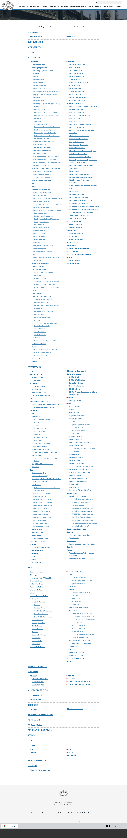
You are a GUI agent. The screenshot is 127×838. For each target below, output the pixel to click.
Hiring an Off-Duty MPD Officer (80, 490)
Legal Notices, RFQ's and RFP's (45, 341)
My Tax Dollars (72, 251)
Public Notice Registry (44, 177)
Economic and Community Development (46, 168)
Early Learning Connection (78, 145)
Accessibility (34, 47)
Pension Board (74, 191)
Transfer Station (40, 332)
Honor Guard (74, 454)
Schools (70, 547)
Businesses (53, 6)
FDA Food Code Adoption (43, 207)
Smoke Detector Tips (41, 526)
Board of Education (76, 118)
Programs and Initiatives (40, 714)
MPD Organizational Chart (78, 469)
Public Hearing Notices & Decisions (46, 287)
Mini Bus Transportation (42, 353)
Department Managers (77, 233)
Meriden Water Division (77, 496)
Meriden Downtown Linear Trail (83, 634)
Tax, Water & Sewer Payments (42, 464)
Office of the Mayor (74, 221)
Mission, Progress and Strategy (82, 581)
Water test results (78, 505)
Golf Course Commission (78, 154)
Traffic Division (39, 329)
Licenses (37, 98)
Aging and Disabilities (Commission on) (83, 106)
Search (95, 2)
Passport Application (39, 392)
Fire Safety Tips (37, 532)
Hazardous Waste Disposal (43, 311)
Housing (33, 544)
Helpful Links (74, 484)
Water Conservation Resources (82, 508)
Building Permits (75, 401)
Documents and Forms (42, 109)
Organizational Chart (76, 239)
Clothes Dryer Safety (41, 496)
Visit (44, 6)
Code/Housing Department (41, 147)
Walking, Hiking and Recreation (80, 643)
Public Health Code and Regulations (46, 219)
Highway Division (40, 314)
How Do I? (119, 6)
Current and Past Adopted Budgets (44, 452)
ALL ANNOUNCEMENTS (38, 690)
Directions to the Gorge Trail (84, 617)
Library (32, 556)
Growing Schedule (38, 623)
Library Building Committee (79, 174)
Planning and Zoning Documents (45, 284)
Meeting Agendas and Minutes (78, 248)
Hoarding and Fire (40, 508)
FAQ (31, 371)
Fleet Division (39, 308)
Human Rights (74, 236)
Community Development (43, 171)
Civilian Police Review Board (79, 136)
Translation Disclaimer (40, 730)
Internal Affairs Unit (76, 460)
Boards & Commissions (75, 103)
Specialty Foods (39, 608)
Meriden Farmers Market (39, 596)
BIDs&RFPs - (34, 676)
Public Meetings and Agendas (44, 130)
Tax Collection (37, 359)
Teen (31, 750)
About (36, 77)
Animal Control (37, 377)
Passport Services (75, 227)
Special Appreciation (79, 584)
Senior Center (37, 347)
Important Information (42, 317)
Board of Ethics (74, 121)
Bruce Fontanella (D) (76, 73)
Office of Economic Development (78, 685)
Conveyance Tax (40, 144)
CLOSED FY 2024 (38, 685)
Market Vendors (37, 620)
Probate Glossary (75, 260)
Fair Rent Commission (77, 148)
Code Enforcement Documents (45, 159)
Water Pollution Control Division (80, 511)
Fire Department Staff (39, 482)
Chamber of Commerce (38, 572)
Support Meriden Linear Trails (80, 640)
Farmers (37, 605)
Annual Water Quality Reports (82, 499)
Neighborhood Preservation (44, 174)
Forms (31, 52)
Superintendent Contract (43, 252)
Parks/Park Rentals (76, 383)
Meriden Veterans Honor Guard (45, 350)
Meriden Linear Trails (75, 572)
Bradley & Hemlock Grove (81, 593)
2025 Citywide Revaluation (43, 419)
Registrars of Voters (39, 344)
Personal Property (40, 437)
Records (70, 532)
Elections (37, 118)
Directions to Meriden (75, 709)
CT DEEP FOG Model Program (82, 514)
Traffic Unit (76, 433)
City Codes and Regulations (44, 141)
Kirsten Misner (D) (75, 88)
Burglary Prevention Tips (78, 481)
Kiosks (71, 590)
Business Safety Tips (39, 473)
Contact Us (36, 644)
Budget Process (72, 242)
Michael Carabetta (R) (77, 64)
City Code (37, 275)
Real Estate (38, 440)
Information (71, 755)
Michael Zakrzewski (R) (77, 97)
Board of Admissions (76, 112)
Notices (37, 434)
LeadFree (32, 766)
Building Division (40, 153)
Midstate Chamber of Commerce (78, 681)
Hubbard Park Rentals (77, 380)
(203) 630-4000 (63, 807)
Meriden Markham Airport (76, 371)
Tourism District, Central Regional (81, 212)
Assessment (36, 416)
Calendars (33, 709)
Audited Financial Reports (41, 449)
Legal (34, 255)
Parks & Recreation (38, 266)
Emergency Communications (42, 180)
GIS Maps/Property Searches (79, 535)
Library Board (74, 171)
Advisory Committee (79, 578)
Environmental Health (42, 201)
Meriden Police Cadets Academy (83, 466)
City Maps (33, 575)
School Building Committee (78, 203)
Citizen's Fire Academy (40, 476)
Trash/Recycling (40, 335)
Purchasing (36, 338)
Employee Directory (37, 700)
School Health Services (42, 228)
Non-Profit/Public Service (43, 617)
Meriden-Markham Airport (76, 658)
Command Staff (74, 413)
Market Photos (37, 641)
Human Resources (38, 240)
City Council (71, 61)
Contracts (37, 243)
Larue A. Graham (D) (76, 76)
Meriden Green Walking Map (42, 578)
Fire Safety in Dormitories (43, 502)
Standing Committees (77, 100)
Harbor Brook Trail (78, 628)
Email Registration (75, 440)
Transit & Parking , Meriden (79, 215)
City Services (34, 6)
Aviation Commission (76, 109)
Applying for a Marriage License (45, 95)
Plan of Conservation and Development (48, 162)
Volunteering (36, 638)
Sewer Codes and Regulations (82, 520)
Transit (34, 362)
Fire (33, 186)
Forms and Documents (77, 446)
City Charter (71, 245)
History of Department (40, 538)
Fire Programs (37, 529)
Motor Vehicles (39, 431)
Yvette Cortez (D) (75, 70)
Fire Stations (36, 535)
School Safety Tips (40, 523)
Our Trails (73, 611)
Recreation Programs (76, 386)
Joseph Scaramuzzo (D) (77, 91)
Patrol (74, 422)
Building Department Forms (44, 71)
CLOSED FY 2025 (38, 682)
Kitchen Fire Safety (41, 514)
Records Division (75, 475)
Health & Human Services (41, 189)
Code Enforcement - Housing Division (47, 156)
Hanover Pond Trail (78, 625)
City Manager (72, 230)
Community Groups (39, 635)
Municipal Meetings (37, 666)
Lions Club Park (77, 631)
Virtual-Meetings (36, 37)
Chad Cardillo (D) (75, 67)
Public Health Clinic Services (44, 216)
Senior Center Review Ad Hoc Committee (83, 209)
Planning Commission (76, 194)
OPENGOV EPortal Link (40, 679)
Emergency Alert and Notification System (46, 404)
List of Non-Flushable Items (81, 517)
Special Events (37, 626)
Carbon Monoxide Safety (42, 493)
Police (34, 290)
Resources (33, 705)
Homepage (33, 32)
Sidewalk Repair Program (43, 299)
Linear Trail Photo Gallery (78, 608)
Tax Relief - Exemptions (42, 443)
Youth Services (39, 234)
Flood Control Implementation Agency (82, 151)
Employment (34, 410)
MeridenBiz (71, 678)
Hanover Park (76, 602)
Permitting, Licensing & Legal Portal (72, 6)
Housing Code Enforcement (42, 547)
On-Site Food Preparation (43, 611)
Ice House (75, 604)
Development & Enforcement (42, 150)
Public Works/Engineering (41, 296)
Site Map (32, 735)
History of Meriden (76, 655)
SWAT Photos (78, 428)
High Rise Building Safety (43, 505)
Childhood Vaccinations (42, 192)
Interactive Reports (76, 457)
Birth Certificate (40, 86)
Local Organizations (76, 652)
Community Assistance (42, 356)
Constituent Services (76, 224)
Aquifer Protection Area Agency (45, 272)
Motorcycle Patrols (78, 431)
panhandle (71, 36)
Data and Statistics (40, 195)
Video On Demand (73, 263)
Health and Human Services (39, 541)
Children (33, 753)
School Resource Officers (78, 478)
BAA (37, 425)
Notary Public (39, 121)
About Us (35, 599)
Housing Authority (38, 386)
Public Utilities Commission (79, 197)
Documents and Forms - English (45, 112)
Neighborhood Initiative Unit (79, 472)
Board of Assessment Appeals (79, 115)
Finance (35, 183)
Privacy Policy (35, 725)
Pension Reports (40, 249)
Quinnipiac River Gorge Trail (82, 613)
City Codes (71, 676)
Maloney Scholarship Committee (80, 177)
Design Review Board (76, 142)
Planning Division (40, 278)
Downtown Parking (36, 587)
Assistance (33, 383)
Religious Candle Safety (42, 517)
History (72, 410)
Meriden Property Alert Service (45, 133)
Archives (72, 587)
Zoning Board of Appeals (77, 218)
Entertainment (37, 629)
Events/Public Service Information (46, 305)
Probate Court (72, 257)
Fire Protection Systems (42, 499)
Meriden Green (74, 389)
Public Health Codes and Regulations (82, 544)
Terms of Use (34, 720)
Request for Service (94, 6)
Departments (34, 62)
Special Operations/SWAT (81, 425)
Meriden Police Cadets (77, 463)
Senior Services (39, 231)
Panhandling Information (41, 395)
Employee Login (36, 42)
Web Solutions (120, 826)
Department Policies (76, 416)
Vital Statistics (39, 83)
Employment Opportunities (43, 246)
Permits (37, 320)
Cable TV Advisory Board (78, 127)
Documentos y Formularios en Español (47, 115)
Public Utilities (37, 293)
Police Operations (75, 419)
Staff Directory (39, 237)
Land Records (39, 80)
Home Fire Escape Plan (42, 511)
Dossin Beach (76, 599)
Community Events (36, 581)
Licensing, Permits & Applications (48, 281)
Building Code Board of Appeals (80, 124)
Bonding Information (39, 446)
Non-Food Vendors (41, 614)
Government (22, 6)
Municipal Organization (40, 263)
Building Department (39, 68)
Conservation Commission (78, 139)
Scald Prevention (40, 520)
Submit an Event (37, 584)
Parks (69, 661)
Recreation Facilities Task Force (80, 200)
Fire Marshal (36, 485)
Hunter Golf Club (36, 553)
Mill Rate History (40, 428)
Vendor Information (39, 602)
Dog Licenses (39, 101)
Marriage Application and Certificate (47, 92)
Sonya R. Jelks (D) (75, 85)
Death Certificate (40, 89)
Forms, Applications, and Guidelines (49, 204)
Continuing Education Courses (43, 407)
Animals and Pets (36, 374)
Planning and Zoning (41, 165)
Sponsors (35, 632)
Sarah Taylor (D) (75, 94)
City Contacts (107, 6)
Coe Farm (75, 595)
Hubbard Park (74, 377)
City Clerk (35, 74)
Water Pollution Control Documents (84, 523)
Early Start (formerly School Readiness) (48, 198)
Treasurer (35, 467)
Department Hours (38, 65)
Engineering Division (41, 302)
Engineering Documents (80, 502)
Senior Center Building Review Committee (84, 206)
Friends (70, 752)
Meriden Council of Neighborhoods (79, 254)
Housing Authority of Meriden (80, 157)
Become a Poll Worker (77, 559)
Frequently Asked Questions (40, 770)
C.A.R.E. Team (74, 487)
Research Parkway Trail (80, 637)
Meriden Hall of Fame (37, 647)
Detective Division (75, 437)
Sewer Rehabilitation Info (81, 526)
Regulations (71, 541)
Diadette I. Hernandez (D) (78, 82)
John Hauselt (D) (75, 79)
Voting (69, 550)
